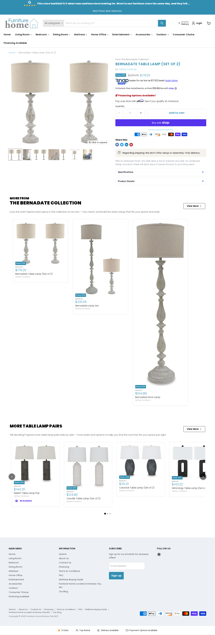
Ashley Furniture (127, 69)
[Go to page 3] (110, 513)
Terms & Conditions (69, 571)
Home (7, 34)
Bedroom (41, 34)
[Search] (162, 23)
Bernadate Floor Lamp (147, 397)
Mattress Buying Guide (71, 579)
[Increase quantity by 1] (141, 113)
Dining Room (61, 34)
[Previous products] (12, 476)
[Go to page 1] (105, 514)
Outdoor (161, 34)
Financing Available (15, 43)
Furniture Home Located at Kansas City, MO (29, 612)
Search (63, 554)
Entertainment (121, 34)
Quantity (119, 106)
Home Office (99, 34)
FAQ (61, 575)
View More (193, 206)
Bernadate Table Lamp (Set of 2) (34, 274)
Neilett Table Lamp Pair (26, 493)
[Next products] (203, 476)
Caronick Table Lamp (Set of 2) (136, 487)
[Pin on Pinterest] (131, 144)
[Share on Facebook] (117, 144)
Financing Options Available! (137, 95)
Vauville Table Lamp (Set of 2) (83, 498)
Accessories (143, 34)
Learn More (171, 80)
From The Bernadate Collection (132, 59)
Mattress (80, 34)
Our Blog (63, 591)
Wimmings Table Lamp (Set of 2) (190, 488)
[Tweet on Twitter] (122, 144)
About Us (64, 558)
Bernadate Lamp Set (87, 305)
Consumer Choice (183, 34)
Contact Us (65, 562)
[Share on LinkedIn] (126, 144)
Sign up (116, 575)
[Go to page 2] (107, 513)
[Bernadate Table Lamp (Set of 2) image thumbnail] (15, 154)
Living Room (22, 34)
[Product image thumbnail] (27, 154)
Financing (64, 566)
